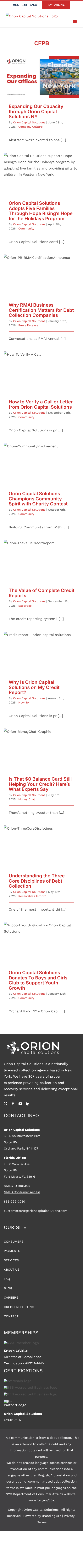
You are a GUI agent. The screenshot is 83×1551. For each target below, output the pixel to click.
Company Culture (30, 126)
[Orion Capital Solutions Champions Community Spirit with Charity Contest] (41, 464)
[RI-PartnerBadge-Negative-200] (15, 1401)
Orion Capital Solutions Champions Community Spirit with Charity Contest (41, 459)
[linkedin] (27, 1103)
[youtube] (20, 1103)
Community (26, 228)
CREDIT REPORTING (19, 1307)
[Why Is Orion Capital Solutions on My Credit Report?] (41, 653)
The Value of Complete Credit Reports (41, 558)
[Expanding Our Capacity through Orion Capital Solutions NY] (41, 77)
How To (23, 702)
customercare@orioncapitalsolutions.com (35, 1211)
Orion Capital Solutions (29, 122)
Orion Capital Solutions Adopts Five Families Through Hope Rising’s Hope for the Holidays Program (41, 166)
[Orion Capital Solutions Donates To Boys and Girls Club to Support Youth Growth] (41, 943)
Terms (42, 1522)
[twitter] (5, 1103)
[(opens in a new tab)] (41, 174)
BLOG (8, 1288)
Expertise (25, 605)
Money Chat (26, 799)
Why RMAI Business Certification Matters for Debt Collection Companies (41, 270)
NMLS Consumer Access (22, 1192)
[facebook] (13, 1103)
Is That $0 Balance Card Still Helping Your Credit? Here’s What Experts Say (41, 744)
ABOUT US (11, 1269)
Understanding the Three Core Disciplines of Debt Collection (41, 841)
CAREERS (11, 1297)
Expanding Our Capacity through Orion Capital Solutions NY (41, 71)
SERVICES (11, 1260)
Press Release (28, 325)
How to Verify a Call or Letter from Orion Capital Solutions (41, 367)
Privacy (69, 1516)
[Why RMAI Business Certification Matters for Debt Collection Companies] (41, 276)
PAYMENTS (12, 1251)
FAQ (7, 1279)
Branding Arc (51, 1516)
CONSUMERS (13, 1241)
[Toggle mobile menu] (75, 21)
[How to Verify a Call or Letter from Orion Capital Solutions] (41, 372)
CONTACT (11, 1316)
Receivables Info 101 (32, 896)
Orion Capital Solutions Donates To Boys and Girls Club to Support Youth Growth (41, 938)
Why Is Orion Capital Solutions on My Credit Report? (41, 647)
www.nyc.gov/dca (41, 1500)
